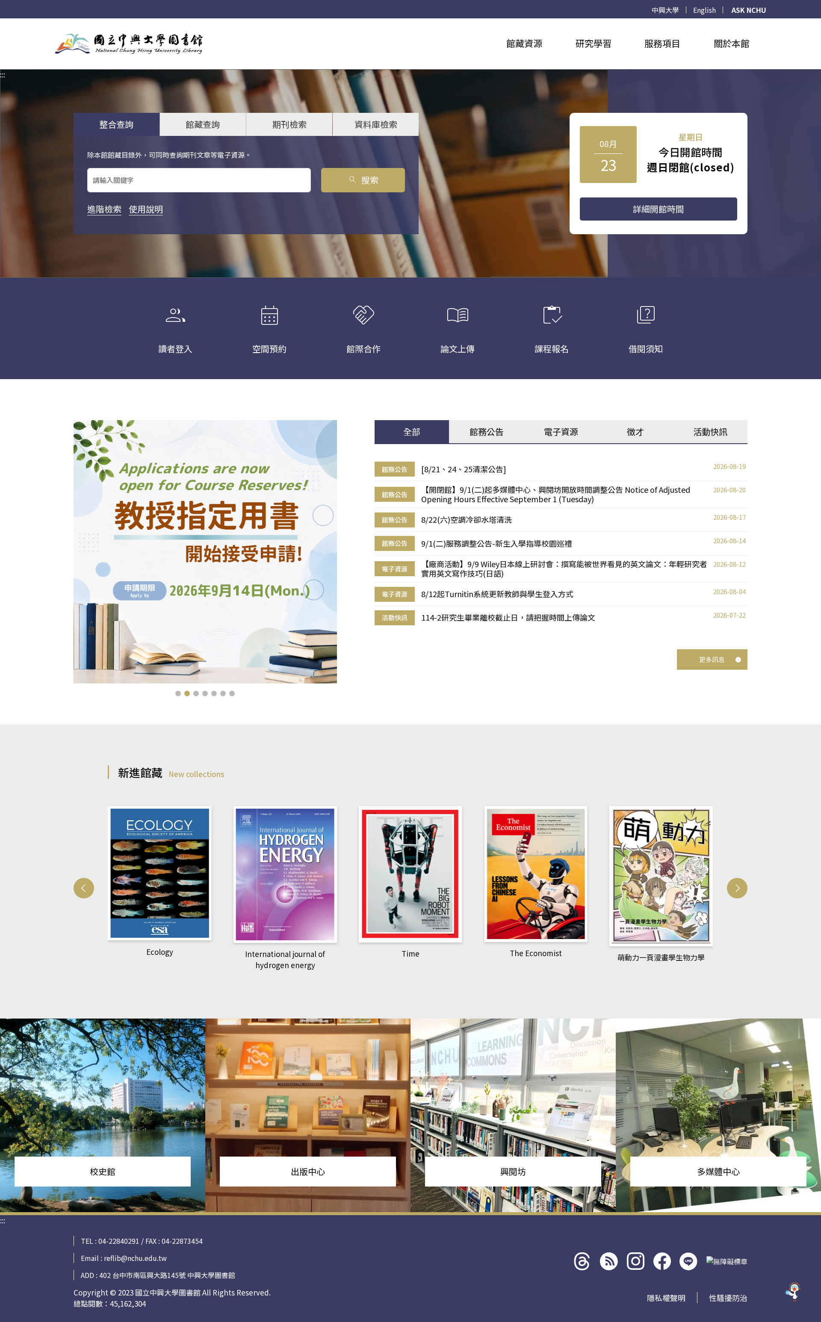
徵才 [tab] (635, 431)
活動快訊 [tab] (710, 431)
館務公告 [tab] (487, 431)
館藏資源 (524, 43)
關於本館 (732, 43)
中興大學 (665, 10)
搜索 (363, 180)
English (704, 10)
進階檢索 (104, 209)
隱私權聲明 (666, 1297)
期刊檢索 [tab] (289, 124)
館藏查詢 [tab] (203, 124)
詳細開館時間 (658, 209)
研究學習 (593, 43)
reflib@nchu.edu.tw (135, 1258)
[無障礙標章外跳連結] (726, 1261)
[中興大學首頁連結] (129, 43)
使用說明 (146, 209)
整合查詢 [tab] (116, 124)
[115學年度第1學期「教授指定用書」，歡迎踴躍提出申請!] (205, 551)
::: (2, 23)
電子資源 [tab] (561, 431)
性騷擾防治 (728, 1297)
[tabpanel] (561, 543)
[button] (178, 693)
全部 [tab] (411, 431)
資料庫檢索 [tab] (375, 124)
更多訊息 (712, 659)
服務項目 (662, 43)
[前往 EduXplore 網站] (793, 1290)
